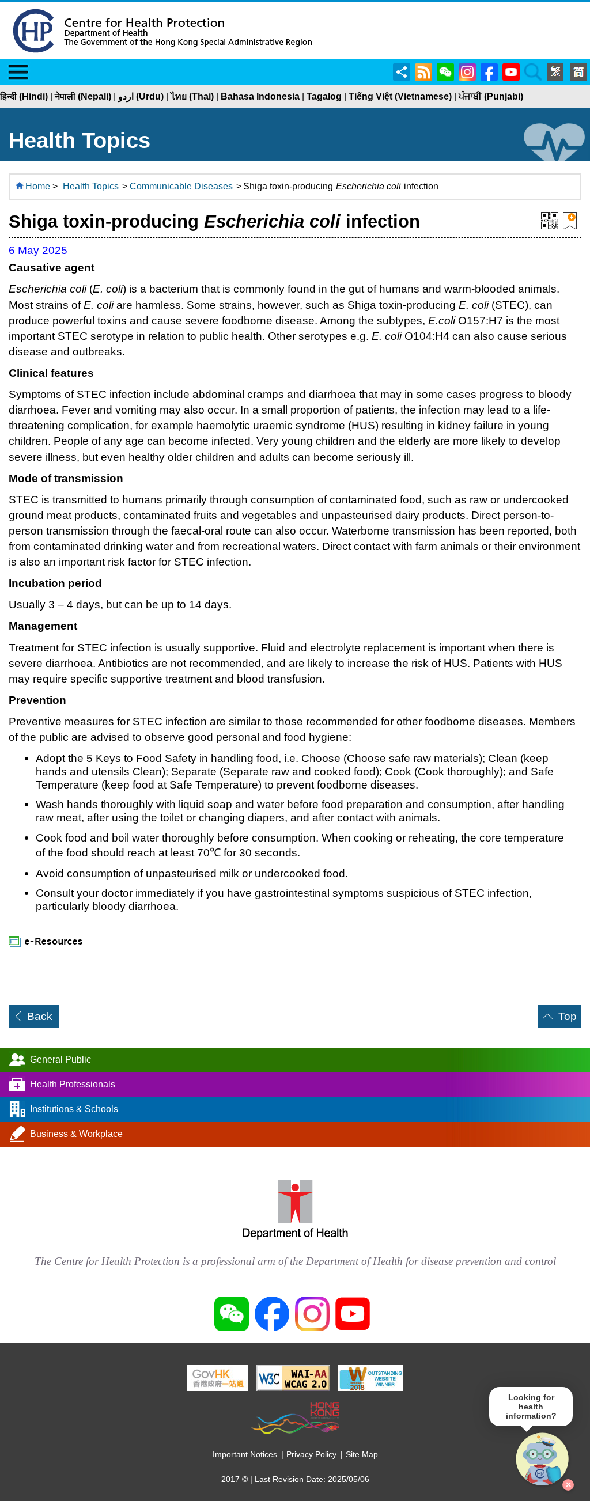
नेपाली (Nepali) (83, 96)
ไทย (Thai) (192, 96)
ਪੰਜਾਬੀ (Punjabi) (491, 96)
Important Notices (245, 1454)
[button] (543, 1459)
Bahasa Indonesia (260, 96)
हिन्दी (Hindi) (24, 96)
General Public (60, 1059)
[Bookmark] (569, 219)
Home (37, 186)
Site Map (362, 1454)
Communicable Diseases (181, 186)
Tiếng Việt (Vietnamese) (400, 96)
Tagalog (324, 96)
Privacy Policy (311, 1454)
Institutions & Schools (74, 1109)
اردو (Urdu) (141, 96)
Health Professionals (72, 1084)
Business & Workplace (76, 1134)
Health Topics (91, 186)
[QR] (549, 219)
